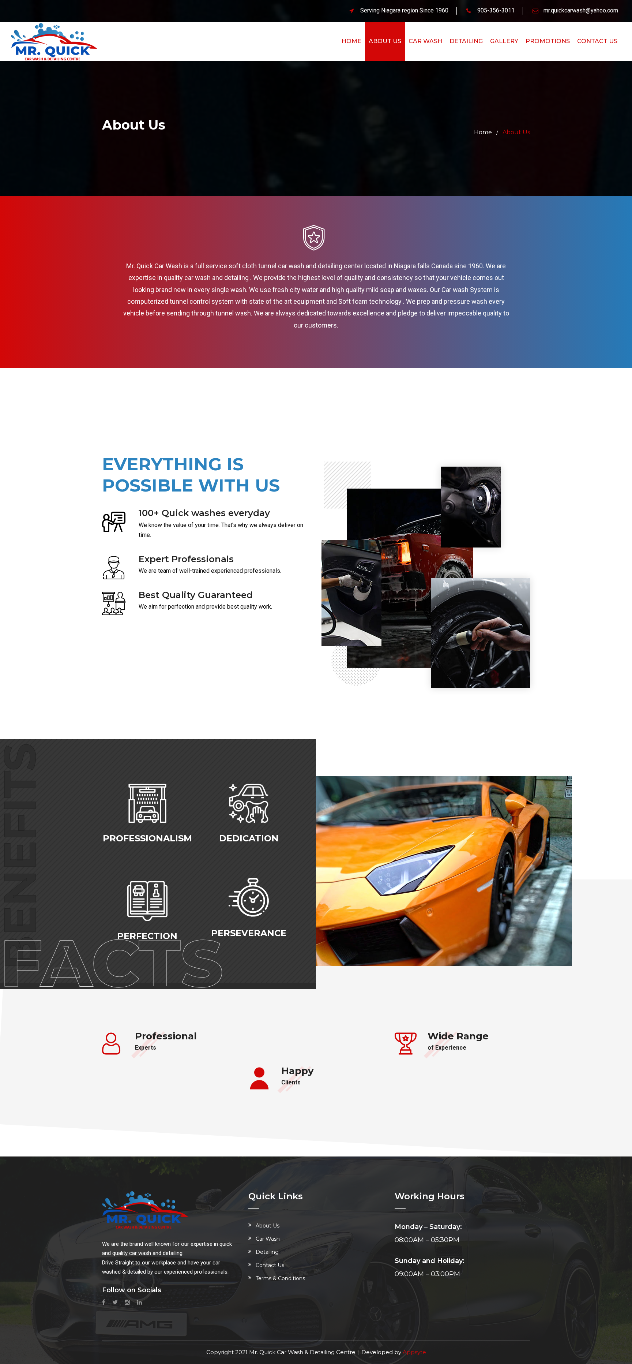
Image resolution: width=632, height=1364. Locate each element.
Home (351, 41)
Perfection (147, 936)
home (483, 132)
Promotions (548, 41)
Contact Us (270, 1265)
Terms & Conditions (280, 1278)
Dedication (249, 838)
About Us (385, 41)
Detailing (466, 41)
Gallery (504, 41)
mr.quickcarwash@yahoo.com (580, 10)
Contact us (597, 41)
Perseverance (248, 933)
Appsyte (414, 1352)
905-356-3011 (496, 10)
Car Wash (425, 41)
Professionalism (147, 838)
